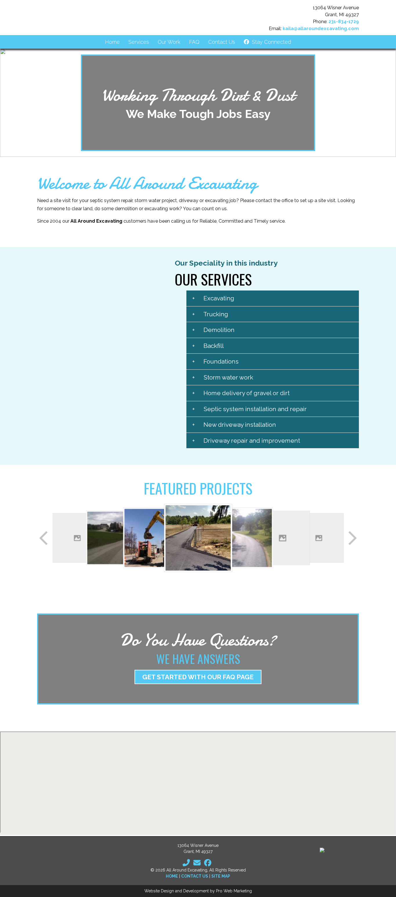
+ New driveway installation (234, 424)
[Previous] (44, 538)
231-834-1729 (343, 21)
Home (172, 876)
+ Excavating (213, 298)
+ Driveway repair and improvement (246, 440)
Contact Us (194, 876)
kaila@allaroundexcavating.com (321, 28)
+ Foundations (215, 361)
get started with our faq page (198, 677)
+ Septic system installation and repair (249, 409)
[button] (9, 103)
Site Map (220, 876)
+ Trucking (210, 314)
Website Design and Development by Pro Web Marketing (198, 891)
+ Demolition (213, 329)
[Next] (352, 538)
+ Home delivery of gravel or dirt (241, 393)
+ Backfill (208, 345)
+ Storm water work (222, 377)
